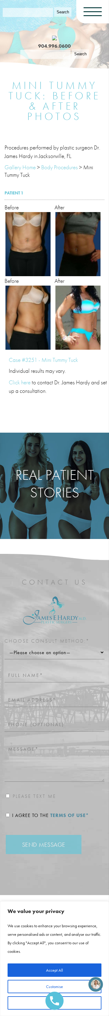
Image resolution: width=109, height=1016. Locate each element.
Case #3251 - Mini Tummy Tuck (43, 360)
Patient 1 (14, 193)
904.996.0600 (54, 46)
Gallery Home (20, 167)
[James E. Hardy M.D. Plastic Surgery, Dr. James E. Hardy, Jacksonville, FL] (54, 37)
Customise (54, 986)
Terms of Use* (69, 815)
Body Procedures (59, 167)
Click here (20, 382)
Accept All (54, 970)
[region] (54, 958)
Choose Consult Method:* (47, 641)
